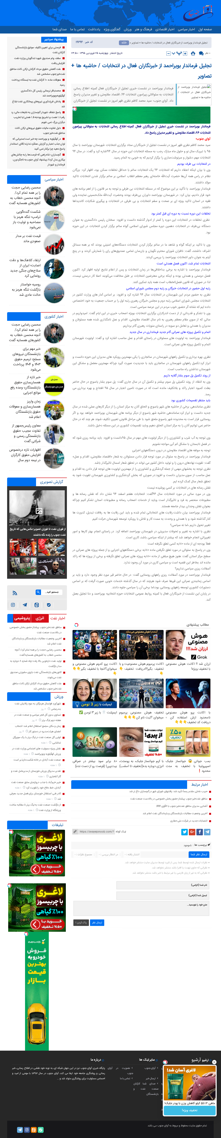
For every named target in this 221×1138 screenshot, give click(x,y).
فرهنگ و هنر (143, 29)
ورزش (127, 29)
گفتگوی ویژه (112, 29)
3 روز (35, 720)
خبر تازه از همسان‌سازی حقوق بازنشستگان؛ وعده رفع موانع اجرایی (25, 385)
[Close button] (214, 1062)
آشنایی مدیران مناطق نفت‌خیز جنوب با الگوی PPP (181, 806)
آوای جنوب (150, 1068)
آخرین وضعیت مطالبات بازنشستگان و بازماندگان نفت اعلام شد (175, 813)
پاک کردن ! (81, 923)
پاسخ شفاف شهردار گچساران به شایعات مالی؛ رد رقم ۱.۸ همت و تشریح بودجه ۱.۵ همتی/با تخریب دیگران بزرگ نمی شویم (38, 117)
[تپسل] (75, 109)
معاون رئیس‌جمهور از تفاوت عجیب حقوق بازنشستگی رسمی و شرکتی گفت (26, 433)
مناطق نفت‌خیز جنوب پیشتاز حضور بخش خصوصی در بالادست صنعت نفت (168, 799)
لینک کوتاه (121, 832)
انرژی (40, 618)
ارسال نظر (97, 923)
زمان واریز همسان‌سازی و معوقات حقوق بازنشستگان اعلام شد (25, 409)
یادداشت (94, 29)
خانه (124, 42)
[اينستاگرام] (13, 605)
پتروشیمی (22, 618)
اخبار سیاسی (186, 29)
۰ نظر (207, 53)
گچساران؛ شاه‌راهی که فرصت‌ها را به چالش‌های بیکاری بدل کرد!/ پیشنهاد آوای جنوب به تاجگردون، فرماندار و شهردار (38, 160)
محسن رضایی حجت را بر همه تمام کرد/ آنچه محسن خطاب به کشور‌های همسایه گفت (25, 195)
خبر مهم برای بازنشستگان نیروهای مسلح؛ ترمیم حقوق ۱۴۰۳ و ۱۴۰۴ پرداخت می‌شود (27, 359)
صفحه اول (205, 29)
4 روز (22, 732)
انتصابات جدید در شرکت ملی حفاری (188, 821)
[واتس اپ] (25, 605)
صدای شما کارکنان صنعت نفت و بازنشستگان (146, 1089)
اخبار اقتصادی (164, 29)
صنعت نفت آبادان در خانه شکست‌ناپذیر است (37, 760)
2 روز (44, 709)
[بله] (49, 605)
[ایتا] (37, 605)
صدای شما (59, 29)
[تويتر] (184, 832)
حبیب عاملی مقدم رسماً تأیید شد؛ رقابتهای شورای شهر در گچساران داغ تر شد (168, 791)
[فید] (15, 593)
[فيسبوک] (199, 832)
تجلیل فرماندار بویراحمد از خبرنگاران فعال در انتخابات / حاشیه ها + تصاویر (141, 71)
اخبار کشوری (54, 316)
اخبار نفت (58, 618)
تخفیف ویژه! (189, 1110)
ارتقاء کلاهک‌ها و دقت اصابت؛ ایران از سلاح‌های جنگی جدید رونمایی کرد (25, 268)
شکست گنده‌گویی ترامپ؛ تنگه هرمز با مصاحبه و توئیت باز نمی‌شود (27, 219)
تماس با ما (77, 29)
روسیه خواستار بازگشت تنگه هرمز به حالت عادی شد (26, 290)
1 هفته (44, 743)
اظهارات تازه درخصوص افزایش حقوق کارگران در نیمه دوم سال (25, 455)
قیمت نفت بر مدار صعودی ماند (28, 238)
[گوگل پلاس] (192, 832)
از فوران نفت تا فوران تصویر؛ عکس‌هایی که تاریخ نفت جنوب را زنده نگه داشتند (38, 532)
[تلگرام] (207, 832)
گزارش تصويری (51, 482)
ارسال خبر (151, 1078)
